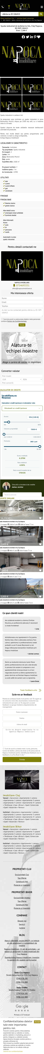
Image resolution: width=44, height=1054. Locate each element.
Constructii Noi (22, 881)
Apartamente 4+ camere (32, 803)
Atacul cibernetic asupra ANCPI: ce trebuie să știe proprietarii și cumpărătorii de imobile (22, 943)
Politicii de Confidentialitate (17, 321)
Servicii (22, 924)
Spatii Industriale (10, 807)
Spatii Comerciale (32, 805)
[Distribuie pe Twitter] (28, 37)
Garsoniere (14, 798)
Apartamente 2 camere (13, 800)
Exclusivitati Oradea (22, 897)
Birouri (21, 805)
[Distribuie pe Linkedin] (32, 37)
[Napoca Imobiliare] (22, 7)
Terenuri (21, 807)
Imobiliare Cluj (11, 795)
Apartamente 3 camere (31, 800)
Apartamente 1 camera (28, 798)
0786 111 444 (22, 982)
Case (16, 805)
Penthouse (8, 805)
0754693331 (23, 285)
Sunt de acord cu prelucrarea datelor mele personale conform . (20, 320)
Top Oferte (22, 878)
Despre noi (22, 921)
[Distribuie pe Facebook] (24, 37)
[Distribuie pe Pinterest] (35, 37)
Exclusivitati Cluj (22, 874)
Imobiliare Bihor (12, 826)
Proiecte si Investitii (22, 885)
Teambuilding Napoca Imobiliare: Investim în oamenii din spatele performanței (22, 958)
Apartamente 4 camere (13, 803)
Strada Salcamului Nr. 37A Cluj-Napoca (22, 975)
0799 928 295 (22, 978)
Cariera (22, 928)
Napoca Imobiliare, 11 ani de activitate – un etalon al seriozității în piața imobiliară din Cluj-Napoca (22, 951)
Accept (37, 1022)
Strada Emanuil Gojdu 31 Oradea (22, 990)
